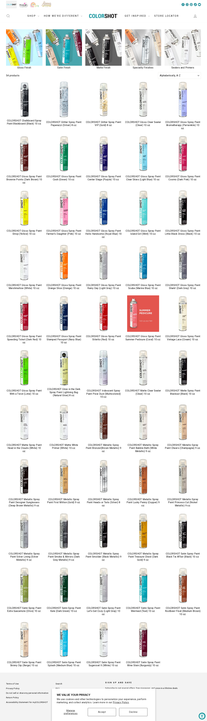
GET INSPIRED (136, 15)
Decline (133, 712)
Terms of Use (12, 683)
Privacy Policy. (121, 702)
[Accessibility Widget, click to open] (202, 716)
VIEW (24, 114)
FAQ (58, 688)
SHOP (32, 15)
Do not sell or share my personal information (27, 693)
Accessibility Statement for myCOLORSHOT (27, 702)
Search (59, 683)
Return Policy (12, 697)
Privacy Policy (13, 688)
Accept (102, 712)
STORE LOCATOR (166, 15)
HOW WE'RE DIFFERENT (62, 15)
